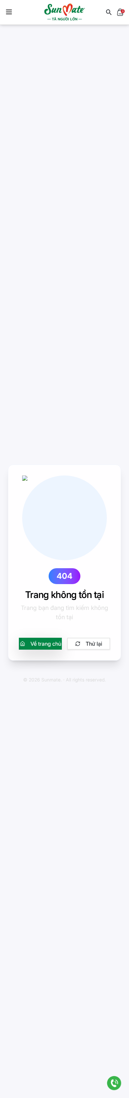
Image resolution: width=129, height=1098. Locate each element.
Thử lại (94, 643)
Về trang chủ (45, 643)
